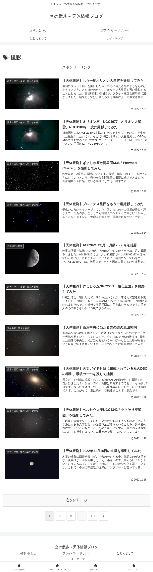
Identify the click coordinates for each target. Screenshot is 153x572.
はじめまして (125, 553)
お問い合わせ (27, 553)
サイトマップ (76, 559)
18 (93, 516)
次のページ (76, 500)
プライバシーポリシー (76, 553)
